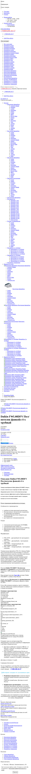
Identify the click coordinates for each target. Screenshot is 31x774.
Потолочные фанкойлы (10, 78)
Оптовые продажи (9, 389)
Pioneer (13, 242)
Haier (12, 119)
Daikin (12, 111)
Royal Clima (14, 116)
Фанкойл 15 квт (15, 216)
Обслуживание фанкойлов (11, 759)
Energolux (13, 110)
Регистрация (10, 24)
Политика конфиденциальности (13, 725)
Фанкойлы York (8, 60)
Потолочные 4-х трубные (18, 261)
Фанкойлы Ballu (8, 69)
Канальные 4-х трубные (17, 256)
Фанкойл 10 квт (15, 214)
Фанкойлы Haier (8, 63)
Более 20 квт (14, 219)
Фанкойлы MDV (8, 59)
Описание (7, 472)
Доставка (6, 11)
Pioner (12, 125)
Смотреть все (11, 280)
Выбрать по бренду (9, 357)
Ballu (12, 129)
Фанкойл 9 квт (15, 212)
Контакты (7, 13)
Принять (15, 772)
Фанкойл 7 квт (15, 209)
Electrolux (13, 120)
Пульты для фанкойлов (10, 79)
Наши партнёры (8, 727)
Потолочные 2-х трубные (18, 253)
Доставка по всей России (11, 386)
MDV (12, 114)
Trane (12, 126)
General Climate (15, 106)
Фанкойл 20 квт (15, 218)
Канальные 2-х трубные (17, 249)
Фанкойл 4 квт (15, 205)
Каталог (6, 103)
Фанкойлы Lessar (9, 45)
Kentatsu (13, 107)
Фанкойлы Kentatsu (9, 48)
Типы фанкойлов (9, 754)
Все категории (8, 44)
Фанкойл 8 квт (15, 211)
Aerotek (13, 128)
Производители (8, 730)
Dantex (12, 117)
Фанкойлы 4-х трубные (10, 82)
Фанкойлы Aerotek (9, 67)
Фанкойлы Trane (8, 66)
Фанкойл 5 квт (15, 206)
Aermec (13, 123)
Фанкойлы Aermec (9, 62)
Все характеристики (6, 455)
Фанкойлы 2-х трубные (10, 81)
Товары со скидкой (9, 731)
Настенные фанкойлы (10, 73)
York (12, 122)
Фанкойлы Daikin (9, 47)
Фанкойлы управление (10, 84)
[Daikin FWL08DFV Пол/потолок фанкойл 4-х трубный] (17, 405)
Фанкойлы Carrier (9, 50)
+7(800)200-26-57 (9, 34)
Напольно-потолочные (10, 75)
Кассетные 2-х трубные (17, 251)
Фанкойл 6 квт (15, 208)
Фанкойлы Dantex (9, 54)
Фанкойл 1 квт (15, 200)
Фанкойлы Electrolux (10, 56)
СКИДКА (3, 435)
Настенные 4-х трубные (17, 259)
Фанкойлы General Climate (11, 53)
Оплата (6, 14)
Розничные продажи (10, 388)
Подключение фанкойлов (11, 757)
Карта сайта (7, 728)
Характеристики (8, 474)
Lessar (12, 113)
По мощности (8, 76)
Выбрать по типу (9, 264)
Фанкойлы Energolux (10, 51)
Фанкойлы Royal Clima (10, 57)
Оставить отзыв (5, 429)
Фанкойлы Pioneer (9, 64)
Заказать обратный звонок (19, 88)
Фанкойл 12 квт (15, 215)
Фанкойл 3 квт (15, 203)
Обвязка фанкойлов (9, 756)
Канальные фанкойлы (10, 70)
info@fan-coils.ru (8, 38)
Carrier (12, 109)
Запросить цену (5, 437)
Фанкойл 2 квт (15, 202)
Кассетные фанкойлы (10, 72)
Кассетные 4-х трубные (17, 258)
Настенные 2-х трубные (17, 252)
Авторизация (11, 26)
